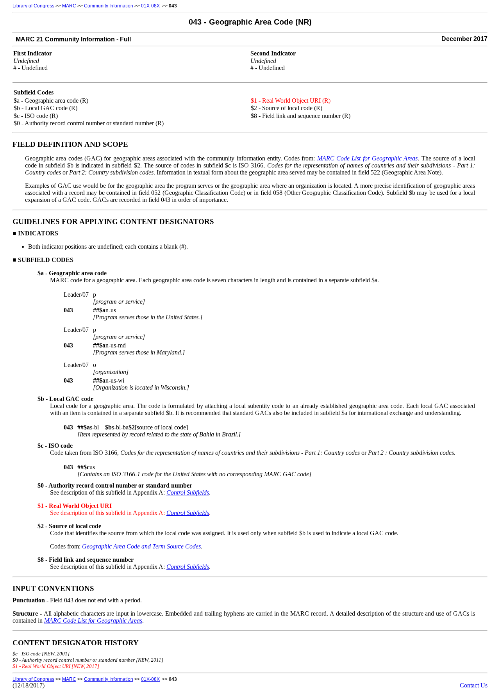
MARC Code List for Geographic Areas (367, 158)
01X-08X (150, 6)
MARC (69, 6)
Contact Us (474, 685)
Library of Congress (33, 6)
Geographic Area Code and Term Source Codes (141, 546)
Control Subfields (187, 492)
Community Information (108, 6)
